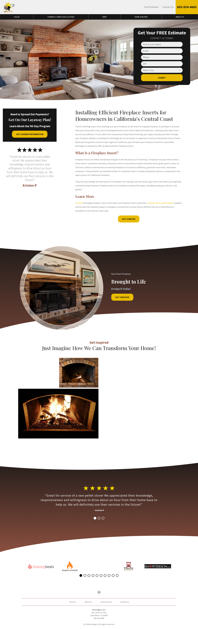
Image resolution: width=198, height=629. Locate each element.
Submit (162, 77)
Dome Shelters (141, 17)
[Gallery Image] (38, 373)
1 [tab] (95, 518)
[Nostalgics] (9, 7)
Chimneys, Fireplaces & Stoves (60, 17)
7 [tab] (105, 575)
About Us (180, 17)
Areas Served (106, 602)
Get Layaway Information (29, 134)
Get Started (128, 219)
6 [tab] (101, 575)
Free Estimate (151, 7)
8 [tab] (109, 575)
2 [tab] (99, 518)
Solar (17, 17)
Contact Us (168, 7)
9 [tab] (113, 575)
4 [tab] (93, 575)
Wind (104, 17)
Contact (79, 203)
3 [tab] (103, 518)
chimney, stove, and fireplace (160, 203)
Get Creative (122, 297)
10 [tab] (117, 575)
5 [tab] (97, 575)
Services (72, 602)
